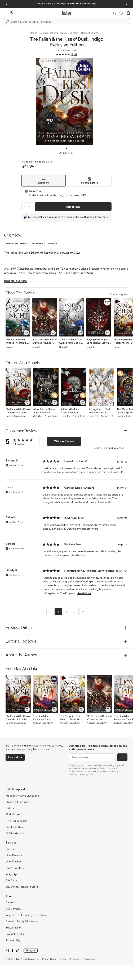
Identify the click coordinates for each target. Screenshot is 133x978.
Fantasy (74, 32)
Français (30, 950)
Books (33, 32)
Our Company (14, 908)
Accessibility (13, 940)
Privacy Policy (49, 958)
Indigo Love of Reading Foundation (26, 915)
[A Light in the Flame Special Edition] (46, 387)
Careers (10, 902)
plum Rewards (14, 855)
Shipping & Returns (17, 801)
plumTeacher (13, 861)
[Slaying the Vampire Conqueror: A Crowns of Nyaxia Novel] (98, 317)
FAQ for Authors (15, 827)
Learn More (15, 757)
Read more (84, 593)
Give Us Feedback (16, 820)
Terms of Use (88, 958)
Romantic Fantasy (91, 32)
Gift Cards (11, 880)
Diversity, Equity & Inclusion (21, 921)
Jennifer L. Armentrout (45, 416)
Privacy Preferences (69, 958)
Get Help (11, 808)
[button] (5, 13)
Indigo (17, 958)
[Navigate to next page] (83, 611)
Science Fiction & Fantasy (53, 32)
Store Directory (15, 868)
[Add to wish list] (26, 332)
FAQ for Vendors (15, 833)
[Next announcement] (126, 4)
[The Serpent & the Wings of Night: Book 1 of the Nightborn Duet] (18, 317)
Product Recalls (15, 934)
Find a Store (13, 814)
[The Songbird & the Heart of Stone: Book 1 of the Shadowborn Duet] (72, 694)
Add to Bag (73, 206)
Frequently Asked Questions (22, 795)
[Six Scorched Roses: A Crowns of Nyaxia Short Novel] (44, 317)
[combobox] (69, 22)
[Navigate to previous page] (50, 611)
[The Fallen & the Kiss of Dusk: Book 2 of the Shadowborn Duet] (18, 387)
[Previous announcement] (6, 4)
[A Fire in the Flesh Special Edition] (73, 387)
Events (10, 849)
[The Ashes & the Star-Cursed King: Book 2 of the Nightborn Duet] (71, 317)
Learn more (101, 216)
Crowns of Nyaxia (118, 294)
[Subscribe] (122, 757)
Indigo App (12, 874)
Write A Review (64, 441)
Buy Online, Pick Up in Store (22, 886)
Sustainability (13, 927)
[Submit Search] (7, 21)
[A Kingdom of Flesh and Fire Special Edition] (101, 387)
